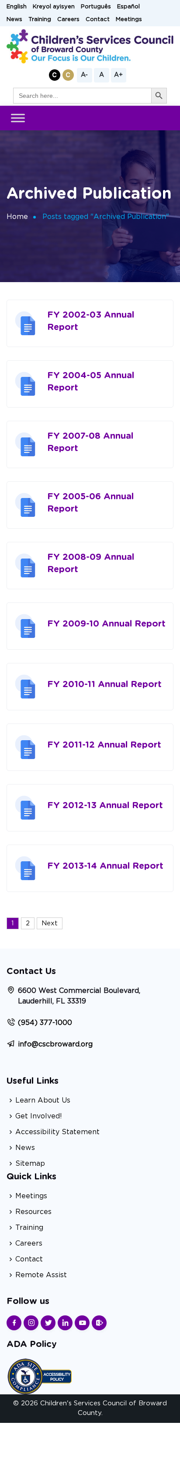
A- (84, 75)
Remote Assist (41, 1275)
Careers (68, 19)
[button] (54, 75)
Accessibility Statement (57, 1131)
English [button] (17, 7)
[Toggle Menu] (18, 118)
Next (50, 923)
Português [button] (96, 7)
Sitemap (30, 1163)
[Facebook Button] (14, 1322)
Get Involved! (38, 1116)
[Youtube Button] (82, 1322)
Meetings (129, 19)
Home (17, 216)
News (14, 19)
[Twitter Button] (48, 1322)
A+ (118, 75)
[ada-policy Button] (39, 1375)
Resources (33, 1211)
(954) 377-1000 (45, 1022)
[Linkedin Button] (65, 1322)
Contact (98, 19)
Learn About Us (42, 1100)
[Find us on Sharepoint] (99, 1322)
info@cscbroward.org (55, 1044)
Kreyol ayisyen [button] (54, 7)
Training (39, 19)
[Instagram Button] (31, 1322)
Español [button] (128, 7)
